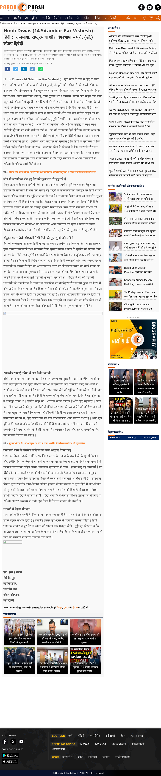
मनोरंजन (96, 17)
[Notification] (145, 19)
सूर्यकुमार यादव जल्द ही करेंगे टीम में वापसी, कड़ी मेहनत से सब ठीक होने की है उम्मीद (132, 136)
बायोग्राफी (110, 735)
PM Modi (84, 744)
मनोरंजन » (113, 364)
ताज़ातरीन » (114, 28)
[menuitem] (8, 18)
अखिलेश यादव (58, 749)
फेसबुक (59, 607)
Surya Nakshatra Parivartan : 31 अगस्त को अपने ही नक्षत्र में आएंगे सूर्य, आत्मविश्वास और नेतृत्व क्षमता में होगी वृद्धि (132, 114)
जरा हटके (124, 17)
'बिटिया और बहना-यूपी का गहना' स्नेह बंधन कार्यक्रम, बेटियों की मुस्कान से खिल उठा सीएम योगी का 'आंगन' (52, 172)
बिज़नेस (56, 17)
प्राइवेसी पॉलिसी (122, 757)
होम (8, 17)
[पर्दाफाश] (22, 12)
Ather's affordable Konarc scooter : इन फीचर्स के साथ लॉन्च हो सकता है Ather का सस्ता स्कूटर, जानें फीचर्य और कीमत (133, 90)
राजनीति (45, 17)
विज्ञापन (106, 757)
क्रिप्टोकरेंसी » (115, 432)
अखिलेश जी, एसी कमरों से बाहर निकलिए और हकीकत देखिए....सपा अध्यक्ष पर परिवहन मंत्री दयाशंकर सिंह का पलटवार (131, 41)
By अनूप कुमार (9, 63)
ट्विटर (75, 607)
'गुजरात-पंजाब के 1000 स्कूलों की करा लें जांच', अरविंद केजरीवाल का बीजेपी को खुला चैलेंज (46, 443)
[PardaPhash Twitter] (158, 9)
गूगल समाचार (137, 735)
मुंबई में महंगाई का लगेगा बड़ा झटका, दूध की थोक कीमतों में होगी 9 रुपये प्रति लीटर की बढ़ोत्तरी (132, 173)
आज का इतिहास (118, 744)
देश (26, 17)
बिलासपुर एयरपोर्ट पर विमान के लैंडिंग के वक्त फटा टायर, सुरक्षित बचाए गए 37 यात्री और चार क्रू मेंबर (132, 65)
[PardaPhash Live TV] (151, 18)
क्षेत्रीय (17, 17)
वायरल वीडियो (138, 744)
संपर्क (80, 757)
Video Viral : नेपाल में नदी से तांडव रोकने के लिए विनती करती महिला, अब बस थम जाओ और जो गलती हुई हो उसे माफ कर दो (131, 163)
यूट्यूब (66, 607)
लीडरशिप (92, 757)
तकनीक (68, 17)
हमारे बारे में (67, 757)
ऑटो (86, 17)
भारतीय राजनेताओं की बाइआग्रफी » (126, 186)
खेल (78, 17)
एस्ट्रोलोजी (110, 17)
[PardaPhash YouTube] (150, 9)
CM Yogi (100, 744)
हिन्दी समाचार (5, 23)
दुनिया (34, 17)
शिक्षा (15, 23)
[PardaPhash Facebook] (141, 9)
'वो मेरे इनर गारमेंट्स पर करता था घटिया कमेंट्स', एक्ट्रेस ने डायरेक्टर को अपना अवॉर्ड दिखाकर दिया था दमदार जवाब (133, 102)
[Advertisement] (80, 703)
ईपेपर (123, 735)
